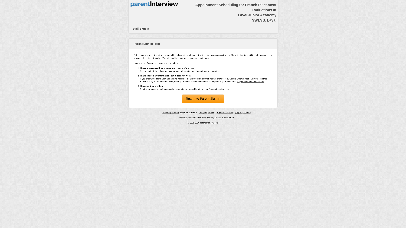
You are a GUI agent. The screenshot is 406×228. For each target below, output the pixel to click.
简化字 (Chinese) (243, 112)
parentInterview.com (209, 123)
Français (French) (207, 112)
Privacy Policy (214, 118)
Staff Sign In (140, 28)
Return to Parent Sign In (203, 98)
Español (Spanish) (225, 112)
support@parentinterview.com (250, 81)
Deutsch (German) (170, 112)
